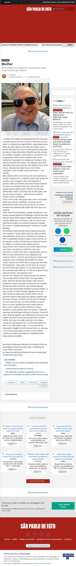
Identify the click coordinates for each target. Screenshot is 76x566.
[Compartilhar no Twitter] (33, 80)
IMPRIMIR (25, 134)
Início (7, 539)
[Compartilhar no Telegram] (43, 80)
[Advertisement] (38, 28)
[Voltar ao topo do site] (73, 311)
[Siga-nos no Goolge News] (38, 545)
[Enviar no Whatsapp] (38, 80)
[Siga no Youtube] (23, 2)
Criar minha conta (64, 505)
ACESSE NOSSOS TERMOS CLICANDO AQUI (36, 563)
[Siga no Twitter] (27, 2)
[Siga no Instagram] (19, 2)
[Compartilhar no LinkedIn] (47, 80)
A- (9, 134)
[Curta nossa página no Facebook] (28, 534)
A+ (15, 134)
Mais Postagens (37, 481)
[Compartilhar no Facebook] (28, 80)
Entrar (7, 2)
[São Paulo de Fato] (39, 8)
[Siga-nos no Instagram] (34, 534)
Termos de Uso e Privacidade (49, 539)
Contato (68, 539)
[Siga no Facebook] (15, 2)
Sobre (14, 539)
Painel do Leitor (27, 539)
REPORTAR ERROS (42, 134)
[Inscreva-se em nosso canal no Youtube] (48, 534)
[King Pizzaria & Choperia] (38, 51)
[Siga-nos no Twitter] (41, 534)
